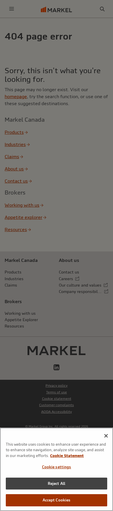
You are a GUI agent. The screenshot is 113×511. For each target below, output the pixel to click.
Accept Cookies (57, 500)
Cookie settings (56, 467)
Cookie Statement (67, 456)
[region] (56, 469)
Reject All (56, 483)
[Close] (106, 435)
